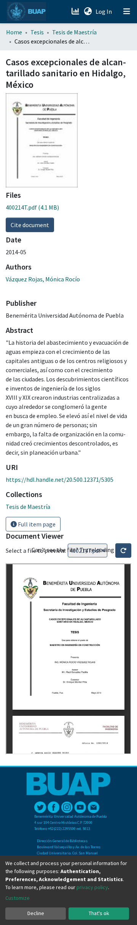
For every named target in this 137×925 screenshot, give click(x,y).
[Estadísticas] (75, 11)
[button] (87, 11)
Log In (104, 11)
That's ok (99, 913)
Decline (35, 913)
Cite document (30, 225)
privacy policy (92, 887)
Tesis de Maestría (74, 32)
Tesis (37, 32)
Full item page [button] (36, 524)
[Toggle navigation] (126, 11)
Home (14, 32)
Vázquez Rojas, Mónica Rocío (43, 279)
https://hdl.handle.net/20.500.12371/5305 (59, 479)
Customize (17, 897)
